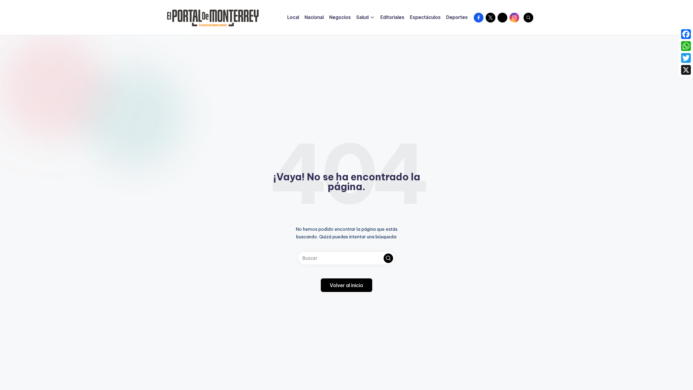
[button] (388, 258)
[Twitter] (686, 58)
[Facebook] (686, 34)
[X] (686, 70)
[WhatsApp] (686, 46)
